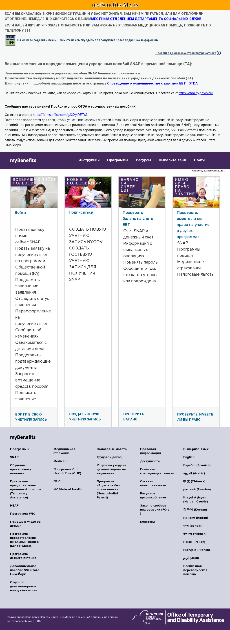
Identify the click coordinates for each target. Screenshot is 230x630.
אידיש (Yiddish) (194, 533)
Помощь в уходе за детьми (25, 523)
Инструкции (89, 160)
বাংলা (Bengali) (193, 525)
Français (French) (196, 550)
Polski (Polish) (194, 541)
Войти (199, 160)
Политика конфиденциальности (155, 471)
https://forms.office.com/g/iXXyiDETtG (60, 115)
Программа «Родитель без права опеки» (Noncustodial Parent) (108, 489)
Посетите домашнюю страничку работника (185, 53)
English (189, 457)
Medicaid (60, 461)
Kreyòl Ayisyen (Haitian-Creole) (195, 499)
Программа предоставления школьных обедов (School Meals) (24, 540)
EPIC (57, 481)
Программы (117, 160)
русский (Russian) (197, 489)
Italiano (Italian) (195, 517)
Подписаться (81, 212)
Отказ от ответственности (153, 483)
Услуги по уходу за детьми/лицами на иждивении (111, 469)
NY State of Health (67, 489)
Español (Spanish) (196, 465)
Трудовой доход (109, 457)
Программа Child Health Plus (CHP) (67, 471)
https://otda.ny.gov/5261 (196, 93)
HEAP (14, 505)
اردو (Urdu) (191, 558)
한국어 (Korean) (195, 509)
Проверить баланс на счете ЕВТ (138, 219)
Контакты (147, 521)
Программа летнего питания (23, 556)
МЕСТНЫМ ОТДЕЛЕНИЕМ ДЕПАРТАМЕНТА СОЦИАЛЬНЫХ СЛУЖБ (146, 19)
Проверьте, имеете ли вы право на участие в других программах (193, 225)
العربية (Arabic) (194, 473)
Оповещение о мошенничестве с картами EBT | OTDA (152, 83)
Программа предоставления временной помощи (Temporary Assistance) (25, 489)
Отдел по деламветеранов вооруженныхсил (23, 586)
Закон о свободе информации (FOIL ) (155, 509)
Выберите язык (172, 160)
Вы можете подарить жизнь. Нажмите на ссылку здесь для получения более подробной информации (87, 40)
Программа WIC (22, 513)
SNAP (14, 457)
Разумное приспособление (153, 495)
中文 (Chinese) (194, 481)
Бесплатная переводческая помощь (195, 570)
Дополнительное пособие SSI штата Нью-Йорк (24, 570)
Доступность (150, 461)
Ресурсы (143, 160)
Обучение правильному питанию (20, 469)
